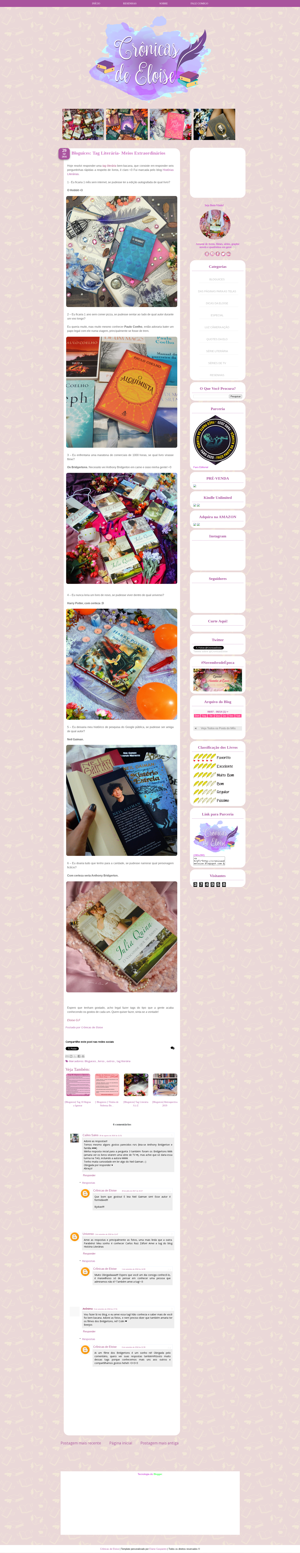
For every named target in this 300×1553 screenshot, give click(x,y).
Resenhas (129, 3)
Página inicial (120, 1443)
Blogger (158, 1474)
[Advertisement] (219, 173)
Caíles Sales (90, 1135)
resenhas (217, 375)
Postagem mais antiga (159, 1443)
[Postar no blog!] (71, 1056)
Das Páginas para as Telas (217, 291)
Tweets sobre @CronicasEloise (210, 651)
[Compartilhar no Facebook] (79, 1056)
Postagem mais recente (81, 1443)
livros (101, 1061)
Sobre (163, 3)
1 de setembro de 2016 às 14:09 (133, 1269)
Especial (217, 315)
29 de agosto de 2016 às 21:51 (110, 1136)
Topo (291, 1546)
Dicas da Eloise (217, 303)
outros (111, 1061)
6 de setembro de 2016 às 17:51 (105, 1309)
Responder (89, 1175)
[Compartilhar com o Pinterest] (83, 1056)
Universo (88, 1233)
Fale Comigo (199, 3)
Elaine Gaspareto (158, 1549)
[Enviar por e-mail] (67, 1056)
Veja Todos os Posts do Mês (218, 728)
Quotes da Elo (217, 339)
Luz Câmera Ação (217, 327)
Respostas (88, 1182)
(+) (234, 247)
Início (96, 3)
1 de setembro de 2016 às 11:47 (106, 1234)
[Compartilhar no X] (75, 1056)
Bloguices (91, 1061)
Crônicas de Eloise (105, 1190)
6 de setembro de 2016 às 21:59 (133, 1347)
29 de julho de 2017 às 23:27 (132, 1191)
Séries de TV (217, 363)
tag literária (123, 1061)
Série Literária (217, 351)
